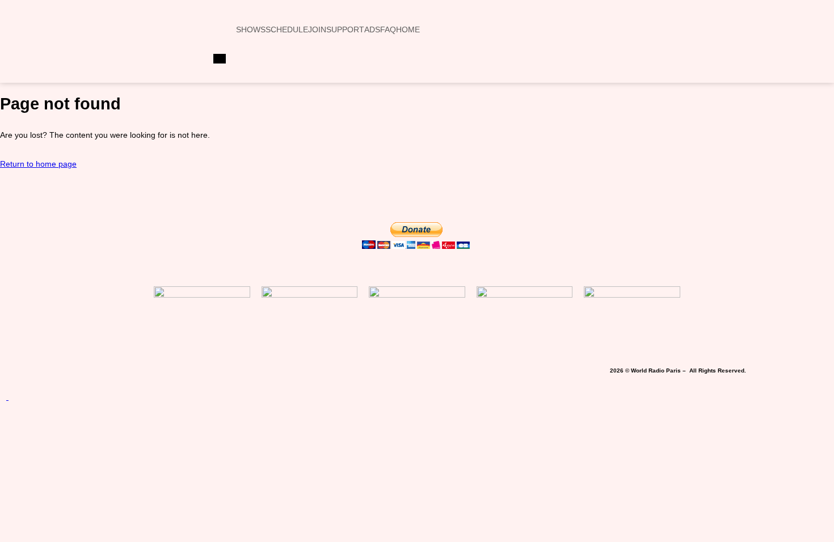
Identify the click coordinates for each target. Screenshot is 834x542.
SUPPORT (345, 29)
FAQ (388, 29)
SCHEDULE (287, 29)
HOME (408, 29)
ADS (372, 29)
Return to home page (38, 163)
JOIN (317, 29)
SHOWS (251, 29)
